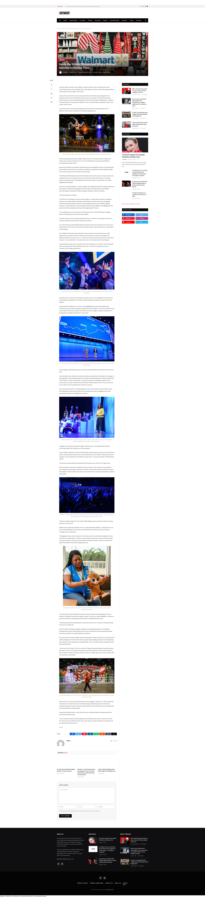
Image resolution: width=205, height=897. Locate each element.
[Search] (145, 20)
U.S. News (82, 20)
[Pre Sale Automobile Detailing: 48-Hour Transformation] (66, 762)
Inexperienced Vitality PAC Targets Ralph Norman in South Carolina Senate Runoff (139, 184)
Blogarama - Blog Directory (6, 896)
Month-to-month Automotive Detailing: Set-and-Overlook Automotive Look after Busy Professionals (86, 771)
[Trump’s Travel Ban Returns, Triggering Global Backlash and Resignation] (126, 115)
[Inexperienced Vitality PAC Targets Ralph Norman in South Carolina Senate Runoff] (126, 184)
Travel (131, 20)
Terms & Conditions (96, 883)
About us (118, 883)
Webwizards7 (110, 889)
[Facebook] (51, 85)
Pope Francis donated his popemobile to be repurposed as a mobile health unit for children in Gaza (139, 102)
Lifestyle (138, 20)
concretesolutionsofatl (24, 896)
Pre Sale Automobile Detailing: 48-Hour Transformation (66, 770)
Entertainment (114, 20)
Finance (124, 20)
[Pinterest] (51, 97)
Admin (65, 72)
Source (61, 727)
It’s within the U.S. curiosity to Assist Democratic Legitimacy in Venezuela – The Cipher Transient (84, 6)
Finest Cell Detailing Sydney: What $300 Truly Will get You (106, 770)
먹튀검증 (16, 896)
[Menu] (60, 20)
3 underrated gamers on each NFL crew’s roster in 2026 (139, 194)
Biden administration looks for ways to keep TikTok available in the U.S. (139, 90)
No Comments (98, 72)
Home (65, 20)
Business (98, 20)
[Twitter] (51, 89)
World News (73, 20)
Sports (105, 20)
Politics (90, 20)
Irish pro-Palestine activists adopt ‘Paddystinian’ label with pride (140, 124)
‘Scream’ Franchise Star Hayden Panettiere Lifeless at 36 (133, 156)
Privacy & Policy (82, 883)
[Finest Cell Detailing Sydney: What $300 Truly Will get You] (107, 762)
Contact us (109, 883)
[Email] (51, 102)
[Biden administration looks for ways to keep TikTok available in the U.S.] (126, 91)
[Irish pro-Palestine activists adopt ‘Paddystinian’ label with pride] (126, 125)
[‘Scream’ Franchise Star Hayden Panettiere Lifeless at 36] (135, 145)
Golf (124, 884)
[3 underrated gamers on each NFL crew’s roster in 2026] (126, 195)
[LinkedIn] (51, 93)
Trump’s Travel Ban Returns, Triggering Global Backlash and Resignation (140, 114)
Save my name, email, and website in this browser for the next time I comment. (80, 811)
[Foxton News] (64, 13)
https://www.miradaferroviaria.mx (131, 204)
